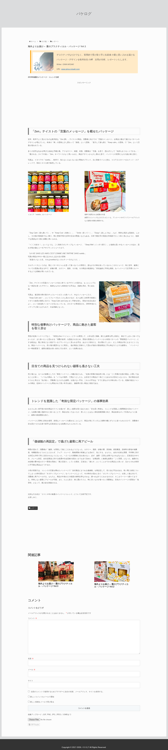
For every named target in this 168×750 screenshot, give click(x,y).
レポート (33, 508)
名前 (31, 659)
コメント (32, 618)
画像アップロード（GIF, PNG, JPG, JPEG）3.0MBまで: (50, 714)
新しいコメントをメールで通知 (42, 697)
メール (31, 670)
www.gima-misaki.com (70, 69)
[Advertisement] (84, 102)
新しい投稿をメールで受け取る (42, 702)
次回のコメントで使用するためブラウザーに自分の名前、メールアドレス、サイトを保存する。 (67, 692)
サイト (30, 681)
